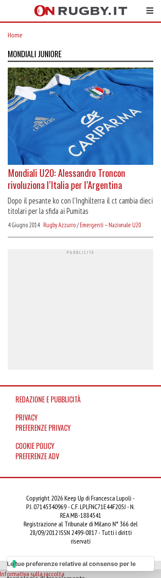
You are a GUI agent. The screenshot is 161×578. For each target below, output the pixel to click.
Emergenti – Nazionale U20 (110, 225)
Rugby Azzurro (59, 225)
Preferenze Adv (37, 456)
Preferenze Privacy (43, 428)
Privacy (26, 417)
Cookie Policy (35, 446)
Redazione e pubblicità (48, 399)
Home (15, 35)
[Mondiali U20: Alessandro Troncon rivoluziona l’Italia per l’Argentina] (80, 117)
